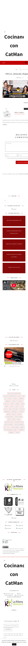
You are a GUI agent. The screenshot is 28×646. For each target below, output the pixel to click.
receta (14, 419)
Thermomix (21, 429)
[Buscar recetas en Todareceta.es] (7, 540)
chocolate (20, 401)
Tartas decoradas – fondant (17, 427)
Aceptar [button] (14, 644)
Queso (9, 419)
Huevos (11, 406)
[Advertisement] (14, 15)
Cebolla (14, 401)
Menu (4, 62)
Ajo (5, 398)
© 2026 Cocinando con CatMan (10, 621)
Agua (19, 395)
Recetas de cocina (9, 422)
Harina (12, 403)
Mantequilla (7, 411)
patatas (14, 414)
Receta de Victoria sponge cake (14, 220)
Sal (5, 427)
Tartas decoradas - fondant (10, 429)
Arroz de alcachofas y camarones (14, 243)
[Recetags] (8, 525)
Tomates (17, 432)
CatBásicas (21, 398)
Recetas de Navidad (9, 424)
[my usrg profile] (19, 528)
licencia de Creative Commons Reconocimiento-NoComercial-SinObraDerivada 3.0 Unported (13, 552)
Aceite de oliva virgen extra (14, 393)
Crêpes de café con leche (14, 267)
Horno (22, 403)
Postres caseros (9, 416)
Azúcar (9, 398)
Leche (22, 406)
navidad (22, 411)
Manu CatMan (19, 112)
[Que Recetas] (8, 528)
